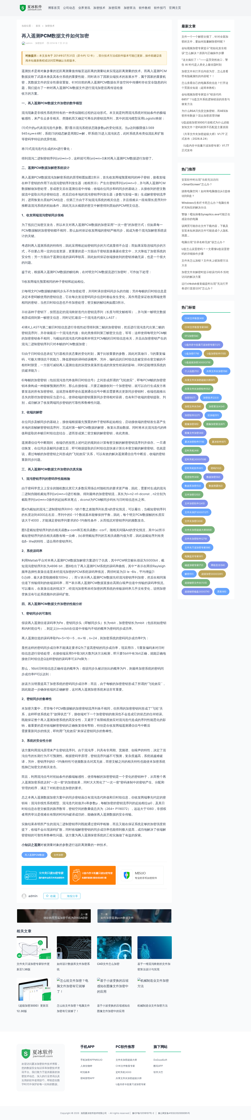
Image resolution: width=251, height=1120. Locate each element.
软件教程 (145, 8)
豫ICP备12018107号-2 (143, 1113)
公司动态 (69, 8)
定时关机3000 (195, 459)
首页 (38, 25)
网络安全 (218, 565)
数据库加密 (193, 485)
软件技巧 (160, 8)
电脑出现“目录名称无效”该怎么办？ (203, 242)
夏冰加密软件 (194, 441)
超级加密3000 (212, 573)
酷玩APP (158, 1065)
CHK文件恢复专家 (196, 327)
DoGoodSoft (160, 1059)
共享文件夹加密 (216, 371)
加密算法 (130, 8)
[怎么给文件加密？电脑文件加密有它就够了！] (74, 986)
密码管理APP (87, 1078)
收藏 (53, 896)
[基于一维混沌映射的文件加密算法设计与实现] (154, 953)
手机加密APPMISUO (91, 1059)
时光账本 (85, 1072)
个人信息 (192, 371)
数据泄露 (216, 485)
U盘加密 (192, 353)
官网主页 (175, 8)
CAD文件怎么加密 (108, 963)
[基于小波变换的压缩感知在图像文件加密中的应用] (114, 986)
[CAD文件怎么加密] (114, 953)
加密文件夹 (193, 406)
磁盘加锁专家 (194, 565)
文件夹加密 (194, 521)
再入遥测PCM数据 (34, 854)
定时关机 (192, 450)
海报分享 (72, 896)
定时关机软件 (194, 468)
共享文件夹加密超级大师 (200, 379)
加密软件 (192, 415)
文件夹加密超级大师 (198, 529)
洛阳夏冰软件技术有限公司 (94, 1113)
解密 (189, 573)
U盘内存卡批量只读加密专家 (202, 344)
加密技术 (99, 8)
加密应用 (114, 8)
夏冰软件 (219, 441)
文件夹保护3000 (196, 512)
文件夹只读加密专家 (197, 547)
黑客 (221, 591)
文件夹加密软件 (196, 538)
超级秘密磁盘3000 (197, 591)
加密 (190, 397)
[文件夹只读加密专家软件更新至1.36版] (34, 953)
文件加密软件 (195, 503)
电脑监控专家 (194, 556)
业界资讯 (84, 8)
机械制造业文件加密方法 (152, 1005)
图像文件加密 (194, 432)
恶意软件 (192, 476)
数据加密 (213, 476)
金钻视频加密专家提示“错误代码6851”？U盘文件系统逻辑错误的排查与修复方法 (206, 99)
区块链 (213, 415)
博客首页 (54, 8)
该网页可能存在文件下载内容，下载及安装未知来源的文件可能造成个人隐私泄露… (205, 230)
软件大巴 (158, 1072)
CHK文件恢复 (194, 318)
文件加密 (58, 854)
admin (29, 43)
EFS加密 (191, 335)
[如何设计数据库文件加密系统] (74, 953)
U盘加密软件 (216, 353)
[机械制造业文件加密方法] (154, 983)
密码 (216, 468)
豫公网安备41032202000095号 (174, 1113)
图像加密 (191, 424)
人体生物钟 (86, 1065)
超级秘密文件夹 (196, 582)
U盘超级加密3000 (197, 362)
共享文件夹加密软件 (197, 388)
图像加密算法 (215, 424)
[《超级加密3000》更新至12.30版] (34, 995)
